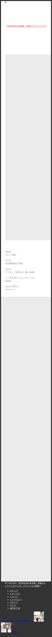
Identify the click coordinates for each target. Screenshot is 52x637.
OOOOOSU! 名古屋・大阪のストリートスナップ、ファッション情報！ (25, 584)
